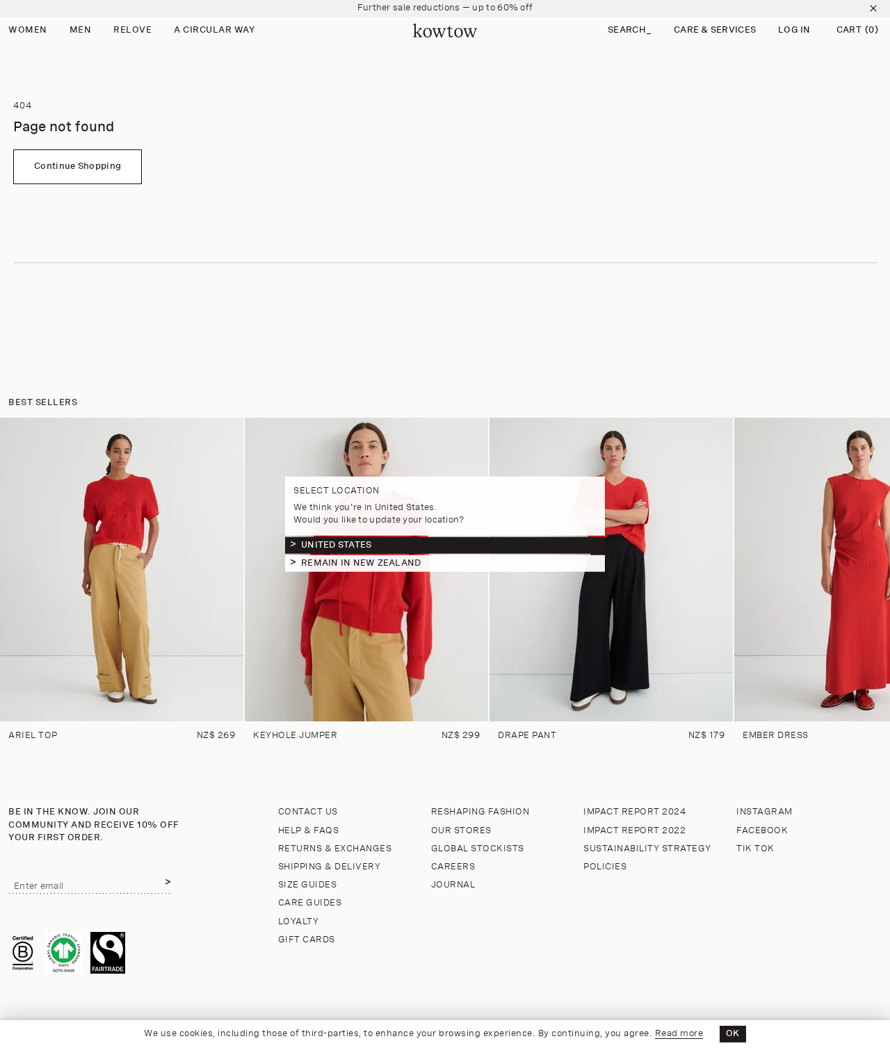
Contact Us (308, 812)
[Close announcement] (873, 8)
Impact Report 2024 (634, 812)
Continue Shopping (77, 166)
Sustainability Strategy (647, 848)
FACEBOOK (762, 830)
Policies (604, 866)
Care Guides (310, 903)
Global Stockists (477, 848)
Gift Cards (306, 939)
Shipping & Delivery (329, 866)
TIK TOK (755, 848)
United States (336, 544)
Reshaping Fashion (480, 812)
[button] (630, 31)
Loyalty (298, 921)
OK (733, 1033)
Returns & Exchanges (335, 848)
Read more (679, 1033)
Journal (453, 885)
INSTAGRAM (764, 812)
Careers (453, 866)
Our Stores (461, 830)
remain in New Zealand (361, 562)
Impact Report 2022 (634, 830)
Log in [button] (794, 30)
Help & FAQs (308, 830)
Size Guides (307, 885)
